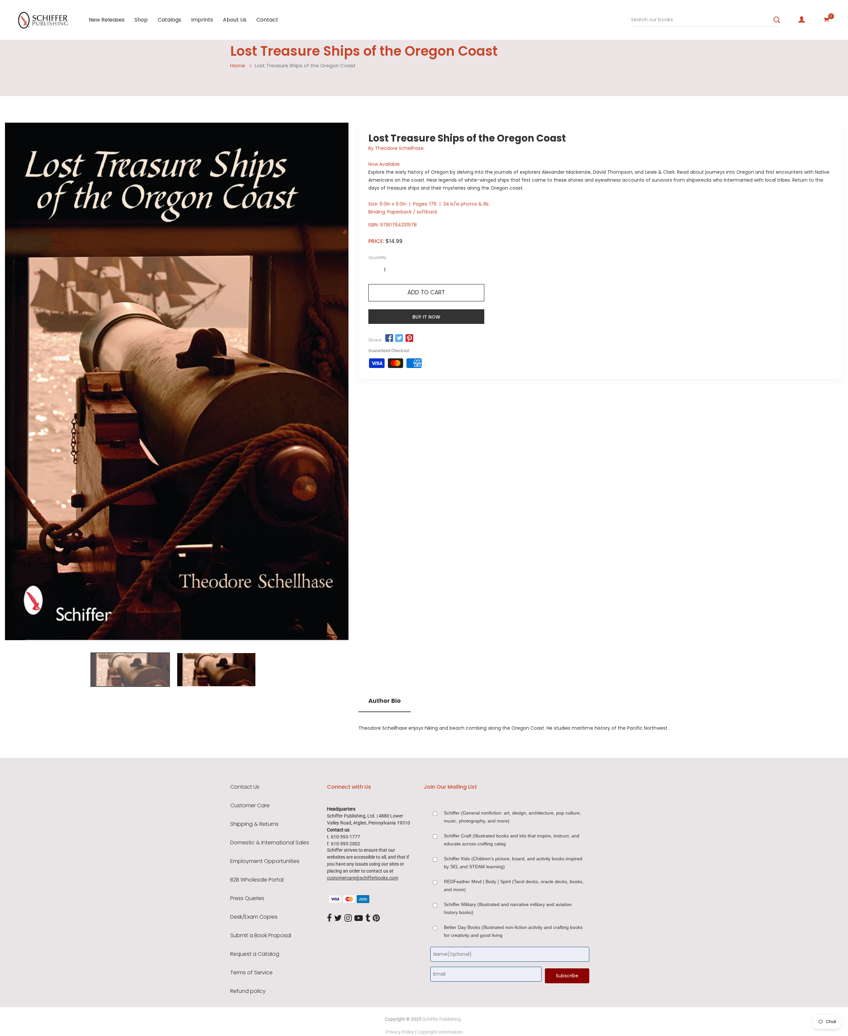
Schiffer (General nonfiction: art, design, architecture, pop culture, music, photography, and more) (512, 816)
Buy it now (426, 317)
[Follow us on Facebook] (389, 338)
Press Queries (247, 898)
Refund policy (248, 991)
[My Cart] (826, 19)
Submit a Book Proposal (260, 935)
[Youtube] (358, 918)
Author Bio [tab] (384, 701)
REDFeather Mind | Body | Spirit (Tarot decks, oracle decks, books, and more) (514, 885)
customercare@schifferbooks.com (362, 878)
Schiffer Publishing (441, 1019)
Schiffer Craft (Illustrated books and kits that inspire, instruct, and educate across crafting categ (511, 839)
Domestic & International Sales (269, 842)
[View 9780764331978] (130, 669)
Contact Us (244, 787)
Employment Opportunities (264, 861)
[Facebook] (329, 918)
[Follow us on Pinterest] (409, 338)
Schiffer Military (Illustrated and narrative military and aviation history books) (508, 908)
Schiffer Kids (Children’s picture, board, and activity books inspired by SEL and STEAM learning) (513, 862)
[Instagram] (348, 918)
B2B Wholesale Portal (257, 880)
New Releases (107, 20)
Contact (267, 20)
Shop (141, 20)
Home (237, 65)
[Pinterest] (376, 918)
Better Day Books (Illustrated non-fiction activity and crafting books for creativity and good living (513, 931)
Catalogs (169, 20)
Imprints (202, 20)
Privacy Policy (400, 1032)
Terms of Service (251, 972)
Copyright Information (440, 1032)
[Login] (801, 19)
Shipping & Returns (254, 824)
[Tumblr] (367, 918)
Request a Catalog (254, 954)
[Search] (776, 20)
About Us (234, 20)
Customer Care (250, 805)
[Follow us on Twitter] (399, 338)
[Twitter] (338, 918)
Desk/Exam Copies (254, 917)
